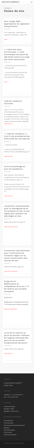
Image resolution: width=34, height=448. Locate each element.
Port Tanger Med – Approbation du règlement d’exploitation (17, 23)
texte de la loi (8, 124)
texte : (6, 39)
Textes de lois (7, 29)
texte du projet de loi (10, 309)
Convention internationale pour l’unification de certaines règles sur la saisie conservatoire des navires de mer (17, 255)
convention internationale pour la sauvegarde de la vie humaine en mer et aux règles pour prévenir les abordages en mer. (17, 211)
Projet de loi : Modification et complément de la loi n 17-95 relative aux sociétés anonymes (17, 286)
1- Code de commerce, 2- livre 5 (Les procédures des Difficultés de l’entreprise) (17, 136)
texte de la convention (11, 227)
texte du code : (8, 156)
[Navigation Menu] (32, 2)
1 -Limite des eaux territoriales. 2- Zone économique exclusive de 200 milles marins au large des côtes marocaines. (16, 54)
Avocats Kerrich (10, 2)
